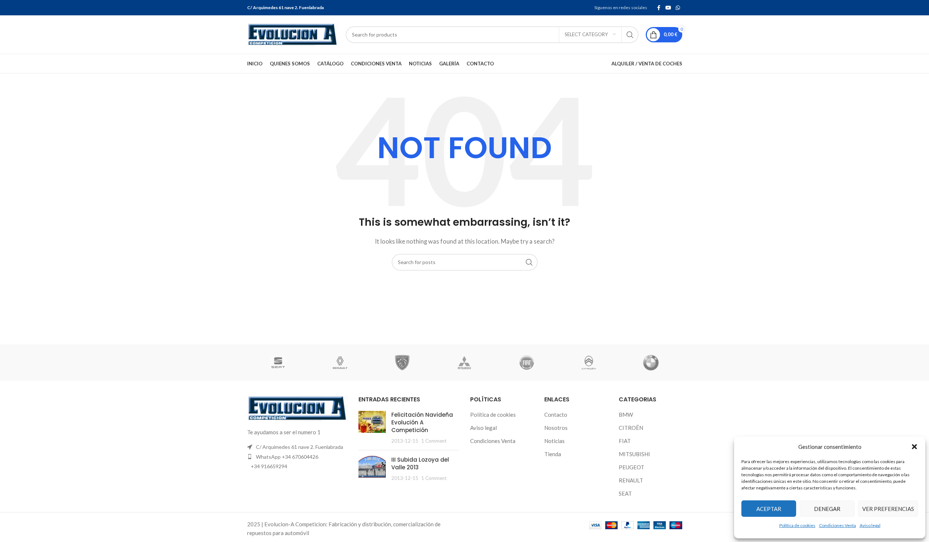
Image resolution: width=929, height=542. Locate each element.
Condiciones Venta (837, 525)
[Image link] (297, 407)
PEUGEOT (631, 467)
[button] (914, 446)
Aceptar (768, 508)
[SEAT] (278, 362)
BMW (626, 414)
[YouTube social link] (668, 8)
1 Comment (433, 441)
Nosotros (556, 427)
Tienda (552, 454)
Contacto (555, 414)
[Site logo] (292, 33)
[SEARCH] (630, 34)
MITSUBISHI (634, 454)
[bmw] (651, 362)
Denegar (827, 508)
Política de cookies (797, 525)
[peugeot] (402, 362)
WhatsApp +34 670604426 (287, 457)
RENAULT (631, 480)
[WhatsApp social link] (677, 8)
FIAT (625, 441)
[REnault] (340, 362)
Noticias (554, 441)
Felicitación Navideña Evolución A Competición (422, 422)
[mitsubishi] (464, 362)
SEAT (625, 493)
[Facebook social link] (658, 8)
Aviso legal (870, 525)
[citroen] (589, 362)
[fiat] (527, 362)
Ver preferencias (888, 508)
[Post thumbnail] (372, 427)
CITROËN (631, 427)
